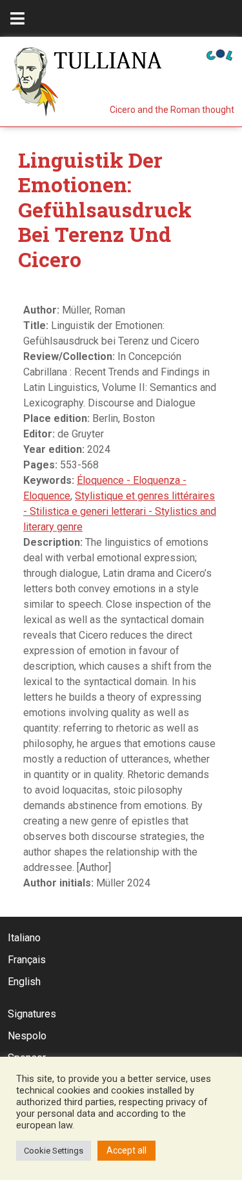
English (24, 981)
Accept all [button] (126, 1150)
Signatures (32, 1014)
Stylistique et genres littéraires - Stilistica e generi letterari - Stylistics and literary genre (119, 511)
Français (27, 960)
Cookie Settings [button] (53, 1150)
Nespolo (27, 1036)
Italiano (24, 938)
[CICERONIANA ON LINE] (219, 54)
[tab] (17, 18)
